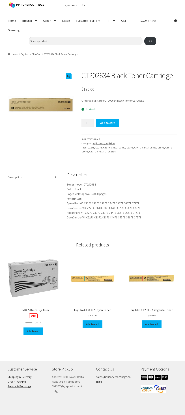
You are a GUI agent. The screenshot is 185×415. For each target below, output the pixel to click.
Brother (27, 20)
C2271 (91, 147)
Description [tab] (15, 177)
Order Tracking (17, 381)
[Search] (150, 41)
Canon (47, 20)
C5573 (161, 147)
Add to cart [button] (33, 331)
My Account (71, 5)
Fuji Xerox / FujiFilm (88, 20)
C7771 (92, 151)
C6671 (168, 147)
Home (12, 20)
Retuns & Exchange (19, 386)
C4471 (137, 147)
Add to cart (107, 123)
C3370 (106, 147)
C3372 (122, 147)
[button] (69, 76)
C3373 (129, 147)
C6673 (84, 151)
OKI (123, 20)
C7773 (100, 151)
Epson (66, 20)
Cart (84, 5)
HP (108, 20)
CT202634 (110, 151)
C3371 (114, 147)
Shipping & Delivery (19, 377)
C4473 (145, 147)
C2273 (98, 147)
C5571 (153, 147)
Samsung (14, 30)
